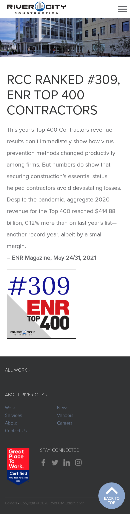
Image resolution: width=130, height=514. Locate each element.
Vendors (65, 415)
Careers (64, 423)
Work (10, 408)
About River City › (26, 395)
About (11, 423)
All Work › (17, 370)
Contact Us (16, 431)
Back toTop (112, 500)
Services (13, 415)
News (62, 408)
